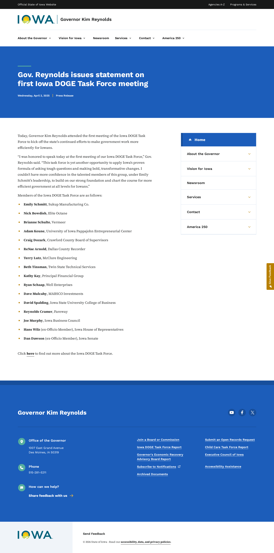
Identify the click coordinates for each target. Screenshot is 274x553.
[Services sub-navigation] (130, 38)
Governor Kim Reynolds (86, 19)
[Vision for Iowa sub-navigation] (84, 38)
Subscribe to (156, 466)
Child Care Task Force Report (226, 447)
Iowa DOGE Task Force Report (159, 447)
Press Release (64, 95)
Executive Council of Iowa (224, 454)
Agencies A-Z (216, 4)
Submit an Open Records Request (230, 439)
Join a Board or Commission (158, 439)
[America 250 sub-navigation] (183, 38)
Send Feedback (94, 533)
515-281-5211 (37, 472)
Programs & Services (243, 4)
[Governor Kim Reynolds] (36, 19)
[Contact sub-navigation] (153, 38)
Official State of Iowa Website (37, 4)
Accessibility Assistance (223, 466)
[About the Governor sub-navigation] (50, 38)
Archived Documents (152, 474)
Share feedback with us (48, 495)
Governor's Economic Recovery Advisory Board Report (160, 457)
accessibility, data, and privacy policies (146, 542)
